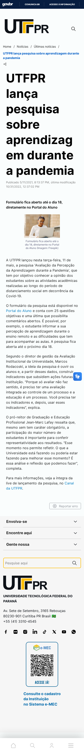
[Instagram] (25, 631)
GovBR (7, 4)
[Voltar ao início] (27, 584)
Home (7, 46)
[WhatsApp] (73, 631)
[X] (54, 631)
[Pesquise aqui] (74, 563)
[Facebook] (5, 631)
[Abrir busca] (73, 29)
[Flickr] (15, 631)
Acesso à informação (62, 4)
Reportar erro (68, 506)
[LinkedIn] (34, 631)
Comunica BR (32, 4)
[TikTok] (44, 631)
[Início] (28, 27)
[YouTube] (64, 631)
